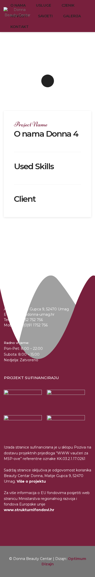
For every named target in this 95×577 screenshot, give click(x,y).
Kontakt (19, 26)
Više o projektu (31, 481)
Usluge (43, 5)
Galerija (72, 16)
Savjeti (45, 16)
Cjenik (68, 5)
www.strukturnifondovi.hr (29, 510)
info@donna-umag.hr (35, 314)
